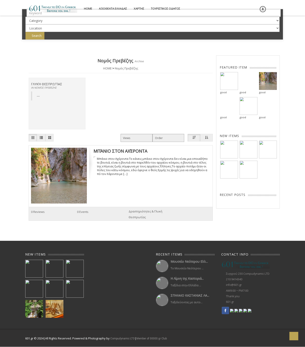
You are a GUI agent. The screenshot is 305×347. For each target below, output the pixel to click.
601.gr (230, 302)
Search (36, 35)
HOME (107, 68)
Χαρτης (139, 8)
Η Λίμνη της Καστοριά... (187, 278)
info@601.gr (234, 285)
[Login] (261, 6)
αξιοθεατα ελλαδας (113, 8)
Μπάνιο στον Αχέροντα (120, 151)
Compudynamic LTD (122, 338)
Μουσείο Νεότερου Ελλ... (189, 261)
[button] (293, 336)
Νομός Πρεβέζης (126, 68)
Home (88, 8)
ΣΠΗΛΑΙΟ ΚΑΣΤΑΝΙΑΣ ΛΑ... (190, 295)
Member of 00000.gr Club (151, 338)
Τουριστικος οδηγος (165, 8)
